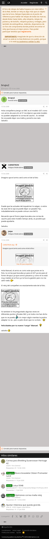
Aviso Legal (16, 530)
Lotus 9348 (18, 485)
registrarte (26, 31)
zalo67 (8, 497)
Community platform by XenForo (20, 537)
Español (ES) (7, 527)
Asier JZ (8, 507)
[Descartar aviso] (45, 9)
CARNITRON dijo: (9, 245)
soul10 (8, 466)
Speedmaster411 (12, 488)
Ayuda (18, 532)
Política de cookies (8, 532)
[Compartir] (43, 106)
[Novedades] (41, 2)
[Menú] (3, 2)
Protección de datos (29, 530)
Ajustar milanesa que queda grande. (23, 504)
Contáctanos (6, 530)
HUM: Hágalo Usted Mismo (21, 507)
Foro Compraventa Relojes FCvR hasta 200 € (33, 488)
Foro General (16, 466)
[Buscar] (46, 2)
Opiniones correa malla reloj (28, 495)
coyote (8, 478)
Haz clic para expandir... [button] (25, 264)
